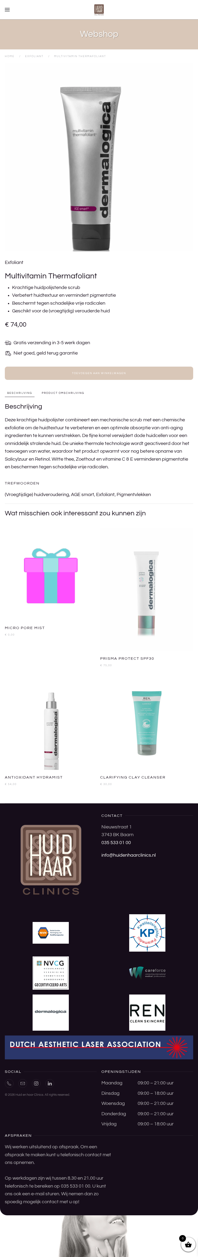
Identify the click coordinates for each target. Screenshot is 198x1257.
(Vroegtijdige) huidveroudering (37, 494)
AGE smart (82, 494)
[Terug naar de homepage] (99, 9)
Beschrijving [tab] (19, 393)
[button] (7, 9)
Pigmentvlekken (134, 494)
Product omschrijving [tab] (63, 393)
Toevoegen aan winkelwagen (99, 373)
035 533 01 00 (116, 842)
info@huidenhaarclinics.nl (128, 855)
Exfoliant (14, 262)
